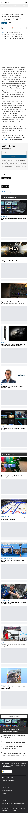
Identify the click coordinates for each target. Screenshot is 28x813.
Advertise (4, 800)
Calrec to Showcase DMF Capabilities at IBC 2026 (11, 730)
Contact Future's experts (8, 780)
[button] (2, 2)
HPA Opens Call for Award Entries (14, 742)
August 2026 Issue (14, 6)
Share (5, 28)
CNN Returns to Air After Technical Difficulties (14, 736)
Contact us (4, 797)
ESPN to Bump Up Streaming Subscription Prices (12, 747)
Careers (4, 793)
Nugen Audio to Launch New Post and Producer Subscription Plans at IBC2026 (14, 755)
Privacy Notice (21, 162)
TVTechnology (12, 22)
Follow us (16, 28)
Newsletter (23, 28)
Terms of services (19, 160)
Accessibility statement (7, 790)
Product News (6, 178)
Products (4, 23)
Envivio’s (4, 32)
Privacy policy (5, 784)
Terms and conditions (7, 777)
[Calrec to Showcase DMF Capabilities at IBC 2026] (14, 726)
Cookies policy (5, 787)
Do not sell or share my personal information (13, 803)
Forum (6, 139)
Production (4, 10)
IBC (24, 6)
